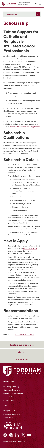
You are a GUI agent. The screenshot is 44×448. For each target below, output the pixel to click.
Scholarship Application (24, 334)
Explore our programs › (22, 345)
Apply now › (22, 359)
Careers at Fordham (11, 390)
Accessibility (8, 397)
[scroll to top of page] (37, 441)
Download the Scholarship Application (25, 127)
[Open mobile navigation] (40, 4)
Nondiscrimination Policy (13, 393)
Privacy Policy (8, 400)
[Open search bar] (36, 4)
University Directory (11, 387)
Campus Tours (9, 411)
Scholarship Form (30, 248)
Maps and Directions (11, 414)
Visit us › (22, 352)
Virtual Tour (8, 418)
